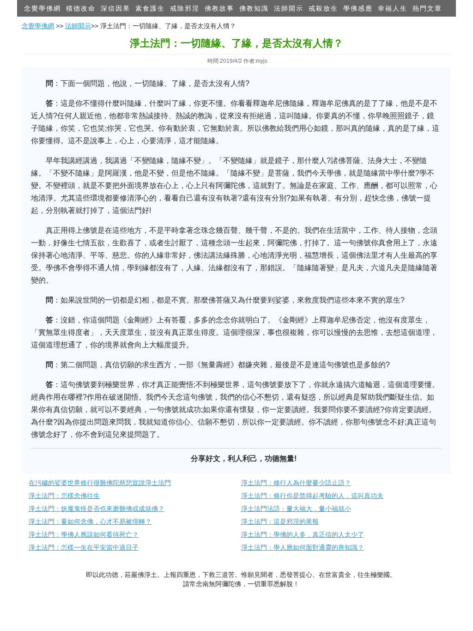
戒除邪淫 (185, 8)
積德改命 (81, 8)
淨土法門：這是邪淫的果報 (280, 521)
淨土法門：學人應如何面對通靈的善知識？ (302, 547)
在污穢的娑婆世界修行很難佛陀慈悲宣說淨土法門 (100, 482)
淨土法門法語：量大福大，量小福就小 (296, 508)
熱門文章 (427, 8)
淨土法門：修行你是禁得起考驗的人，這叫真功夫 (312, 495)
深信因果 (115, 8)
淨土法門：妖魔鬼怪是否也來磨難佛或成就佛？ (96, 508)
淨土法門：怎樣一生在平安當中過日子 (84, 547)
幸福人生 (392, 8)
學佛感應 (358, 8)
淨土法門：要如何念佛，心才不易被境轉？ (90, 521)
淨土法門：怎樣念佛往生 (64, 495)
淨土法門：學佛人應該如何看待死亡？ (84, 534)
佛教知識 (254, 8)
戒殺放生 (323, 8)
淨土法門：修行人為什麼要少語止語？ (296, 482)
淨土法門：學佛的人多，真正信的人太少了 (302, 534)
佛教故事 (219, 8)
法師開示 (288, 8)
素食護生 (150, 8)
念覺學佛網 (42, 8)
